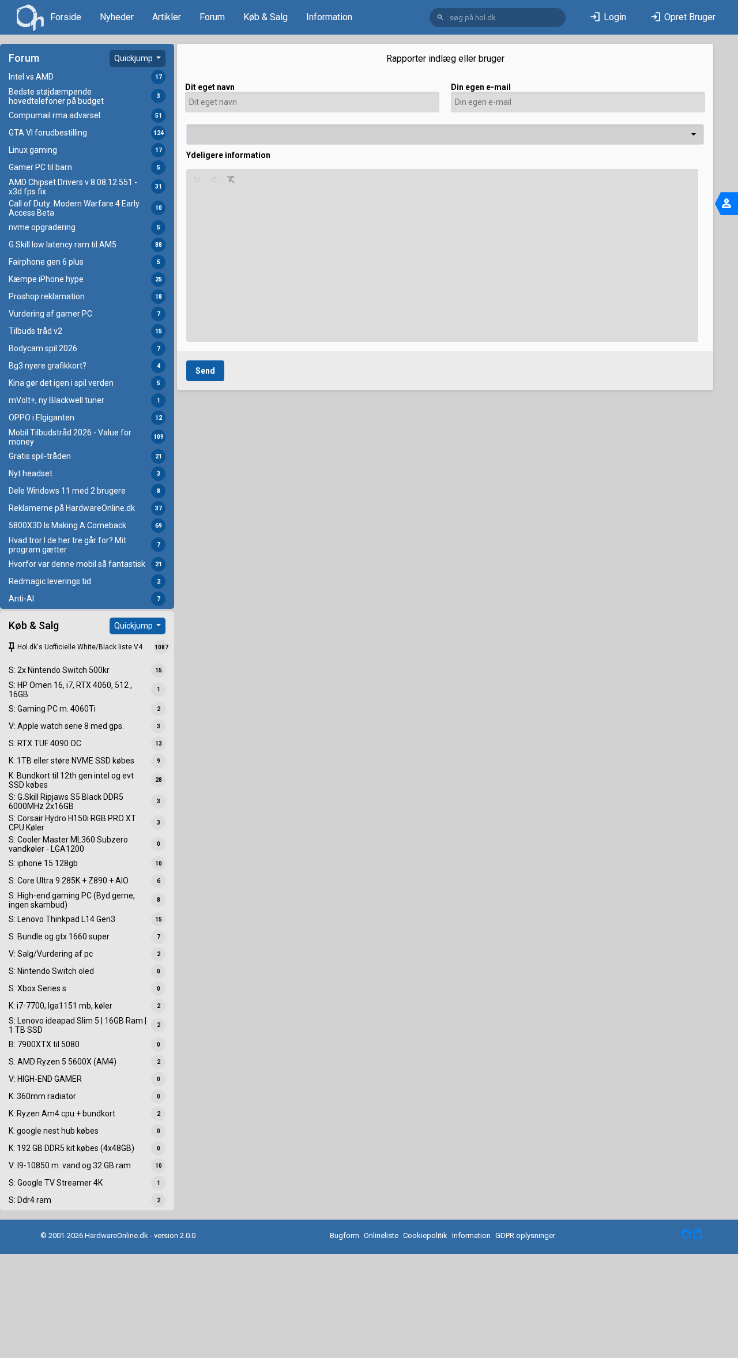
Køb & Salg (265, 17)
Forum (212, 17)
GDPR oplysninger (525, 1235)
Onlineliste (381, 1235)
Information (329, 17)
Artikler (166, 17)
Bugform (344, 1235)
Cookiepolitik (425, 1235)
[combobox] (445, 134)
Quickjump (134, 58)
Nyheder (117, 17)
